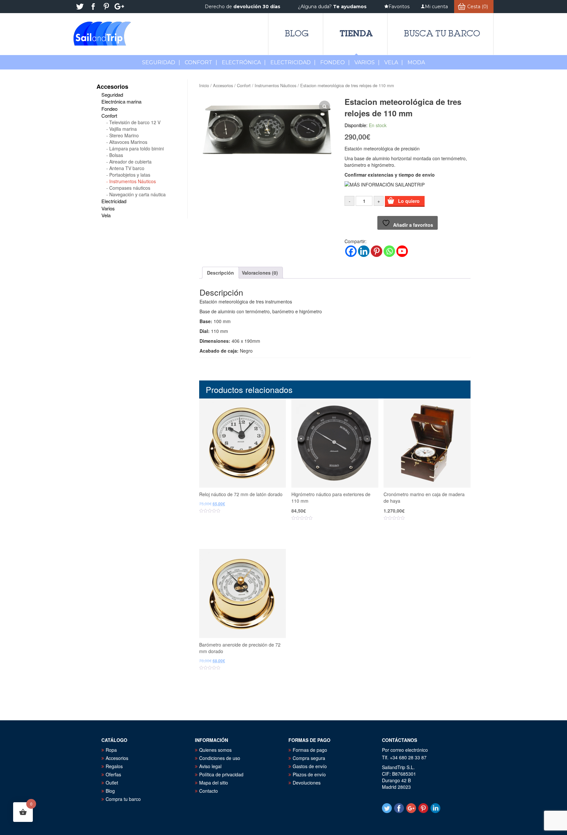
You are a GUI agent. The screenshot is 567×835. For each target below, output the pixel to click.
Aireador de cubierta (130, 161)
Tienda (356, 33)
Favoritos (399, 7)
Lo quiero (409, 201)
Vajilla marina (123, 129)
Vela (393, 62)
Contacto (208, 790)
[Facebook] (351, 251)
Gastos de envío (310, 766)
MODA (416, 62)
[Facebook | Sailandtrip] (93, 6)
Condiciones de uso (219, 758)
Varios (367, 62)
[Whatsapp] (389, 251)
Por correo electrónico (405, 750)
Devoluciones (307, 782)
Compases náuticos (129, 187)
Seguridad (161, 62)
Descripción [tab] (220, 272)
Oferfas (113, 774)
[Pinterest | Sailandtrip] (106, 6)
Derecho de (242, 7)
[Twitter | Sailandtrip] (80, 6)
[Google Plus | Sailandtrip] (119, 6)
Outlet (112, 782)
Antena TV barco (126, 168)
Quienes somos (215, 750)
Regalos (114, 766)
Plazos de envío (309, 774)
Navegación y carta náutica (137, 194)
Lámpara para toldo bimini (136, 148)
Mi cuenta (436, 7)
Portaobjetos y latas (129, 174)
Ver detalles (247, 531)
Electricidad (293, 62)
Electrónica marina (121, 101)
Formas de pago (310, 750)
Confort (201, 62)
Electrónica (244, 62)
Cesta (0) (477, 7)
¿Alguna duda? (332, 7)
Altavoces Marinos (128, 142)
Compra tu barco (123, 799)
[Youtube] (402, 251)
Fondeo (335, 62)
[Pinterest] (376, 251)
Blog (296, 33)
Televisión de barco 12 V (134, 122)
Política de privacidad (221, 774)
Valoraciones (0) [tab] (260, 272)
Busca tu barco (442, 33)
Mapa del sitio (213, 782)
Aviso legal (210, 766)
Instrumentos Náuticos (275, 85)
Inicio (204, 85)
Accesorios (223, 85)
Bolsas (116, 155)
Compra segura (309, 758)
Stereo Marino (124, 135)
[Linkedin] (363, 251)
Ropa (111, 750)
